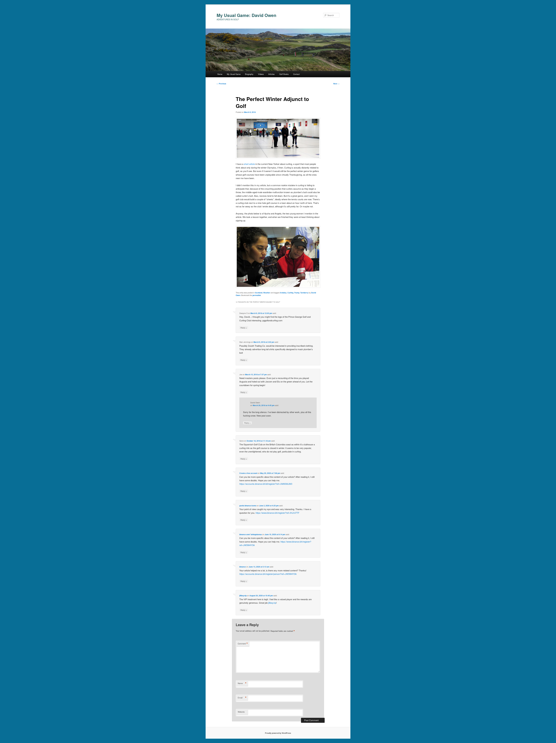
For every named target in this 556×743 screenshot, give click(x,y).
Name (242, 683)
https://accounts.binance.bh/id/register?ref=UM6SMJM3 (265, 483)
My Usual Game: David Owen (246, 15)
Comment (243, 643)
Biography (249, 74)
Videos (261, 74)
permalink (257, 295)
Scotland (258, 292)
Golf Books (284, 74)
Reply (243, 327)
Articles (271, 74)
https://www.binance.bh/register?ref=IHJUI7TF (277, 512)
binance (242, 566)
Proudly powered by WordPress (278, 733)
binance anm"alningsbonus (250, 534)
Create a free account (248, 473)
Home (219, 74)
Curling (290, 292)
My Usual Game (233, 74)
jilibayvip (243, 595)
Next (336, 83)
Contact (296, 74)
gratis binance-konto (247, 505)
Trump (296, 292)
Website (241, 711)
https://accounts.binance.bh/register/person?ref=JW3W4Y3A (268, 573)
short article (249, 163)
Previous (221, 83)
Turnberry (304, 292)
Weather (266, 292)
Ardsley (283, 292)
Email (242, 697)
